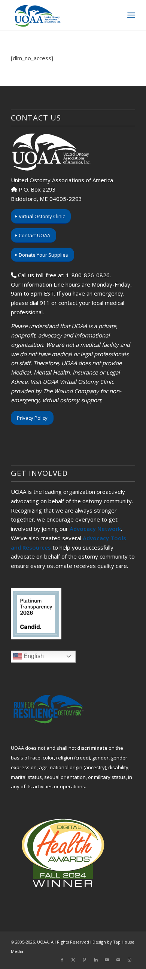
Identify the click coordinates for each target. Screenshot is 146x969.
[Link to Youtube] (107, 959)
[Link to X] (73, 959)
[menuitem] (131, 15)
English (33, 656)
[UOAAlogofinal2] (60, 15)
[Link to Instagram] (129, 959)
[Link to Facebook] (62, 959)
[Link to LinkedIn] (95, 959)
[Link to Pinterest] (84, 959)
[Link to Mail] (118, 959)
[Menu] (131, 15)
